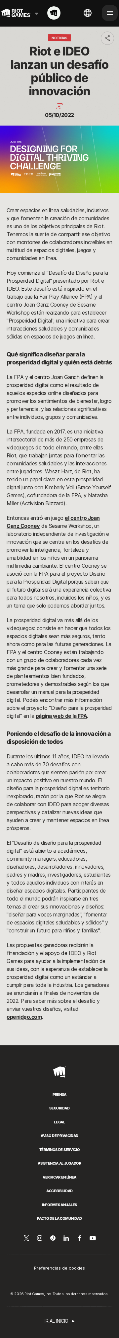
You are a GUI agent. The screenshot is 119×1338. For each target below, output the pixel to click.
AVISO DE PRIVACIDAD (59, 1135)
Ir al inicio (56, 1321)
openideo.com (24, 1016)
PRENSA (59, 1094)
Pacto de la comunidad (59, 1218)
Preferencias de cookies (59, 1268)
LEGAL (59, 1122)
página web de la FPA (61, 716)
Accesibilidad (59, 1191)
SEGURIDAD (59, 1108)
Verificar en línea (59, 1177)
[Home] (54, 13)
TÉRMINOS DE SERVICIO (59, 1149)
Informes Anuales (59, 1204)
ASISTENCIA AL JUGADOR (59, 1163)
